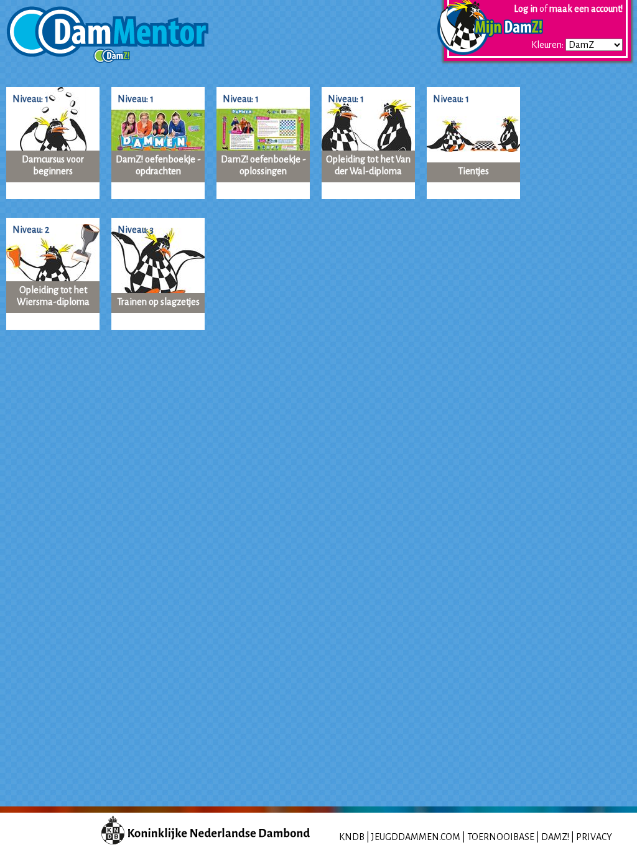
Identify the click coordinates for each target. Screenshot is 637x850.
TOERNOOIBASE (500, 837)
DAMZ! (555, 837)
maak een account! (586, 9)
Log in (525, 9)
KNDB (352, 837)
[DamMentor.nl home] (104, 30)
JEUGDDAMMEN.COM (415, 837)
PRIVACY (594, 837)
